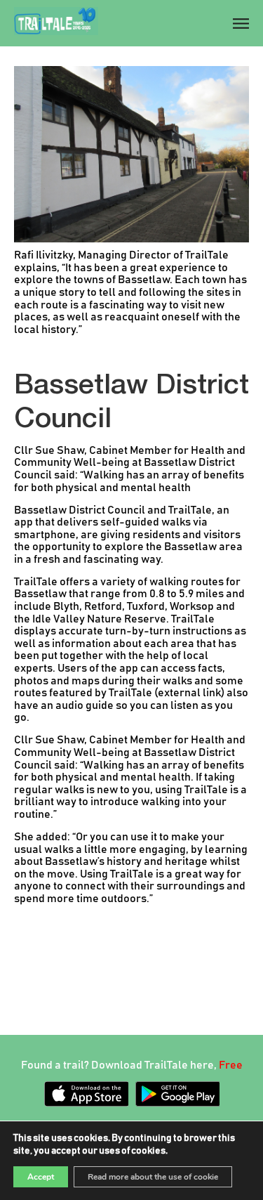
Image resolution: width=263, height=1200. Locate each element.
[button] (238, 24)
